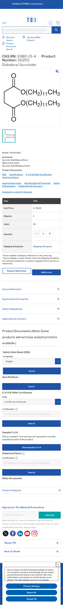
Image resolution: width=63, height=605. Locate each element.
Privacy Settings (31, 586)
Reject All (31, 592)
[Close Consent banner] (58, 564)
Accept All (32, 599)
